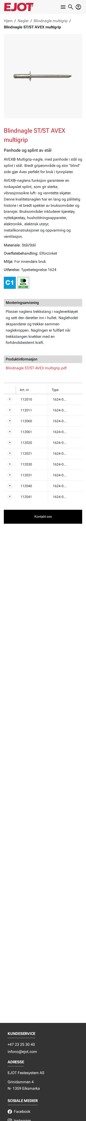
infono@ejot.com (22, 1051)
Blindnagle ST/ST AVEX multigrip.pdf (36, 368)
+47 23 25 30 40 (21, 1044)
